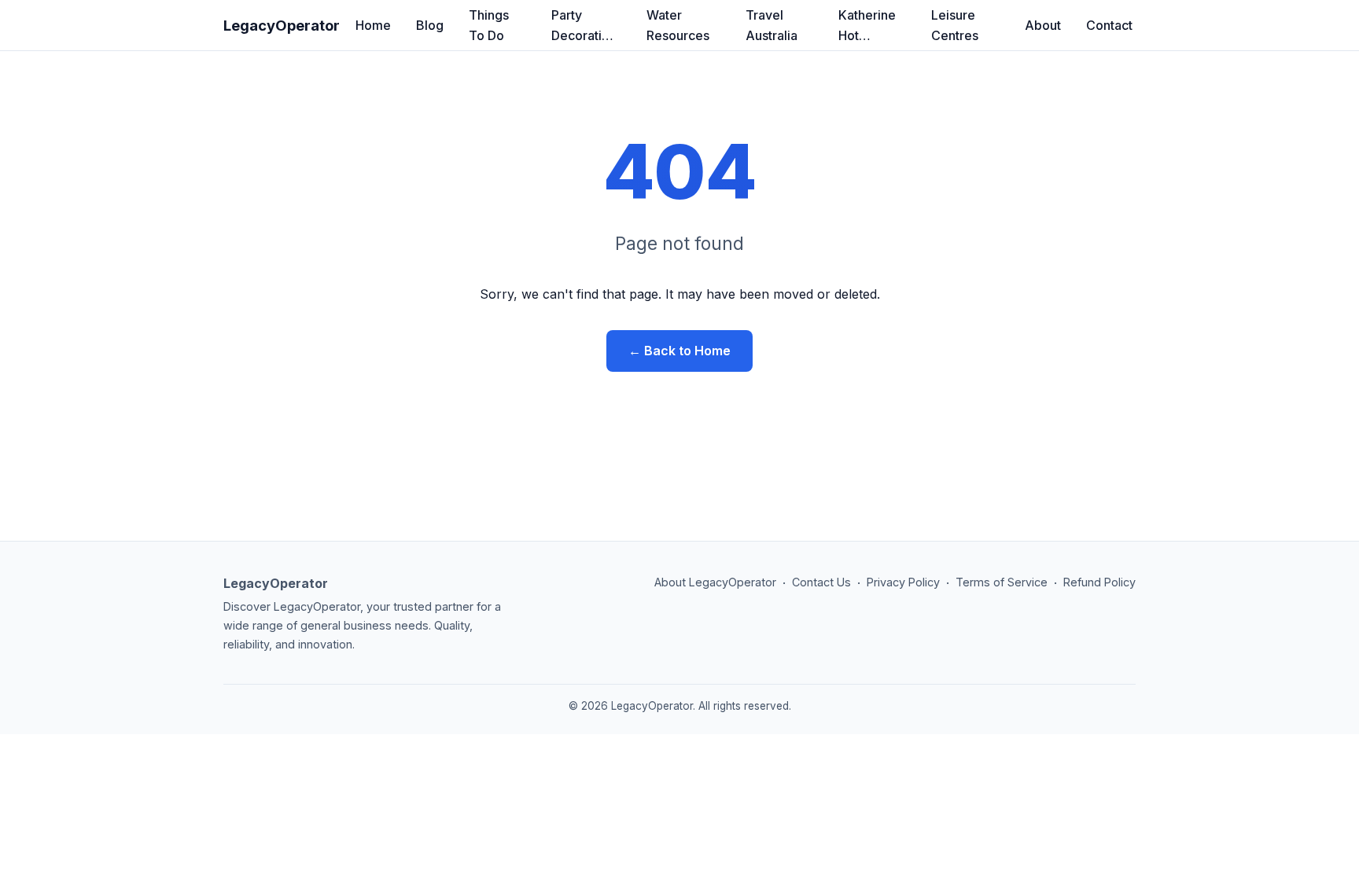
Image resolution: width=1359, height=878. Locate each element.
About (1043, 25)
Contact (1109, 25)
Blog (430, 25)
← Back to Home (679, 350)
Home (373, 25)
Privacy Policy (903, 582)
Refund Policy (1099, 582)
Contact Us (821, 582)
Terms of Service (1002, 582)
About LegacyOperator (715, 582)
